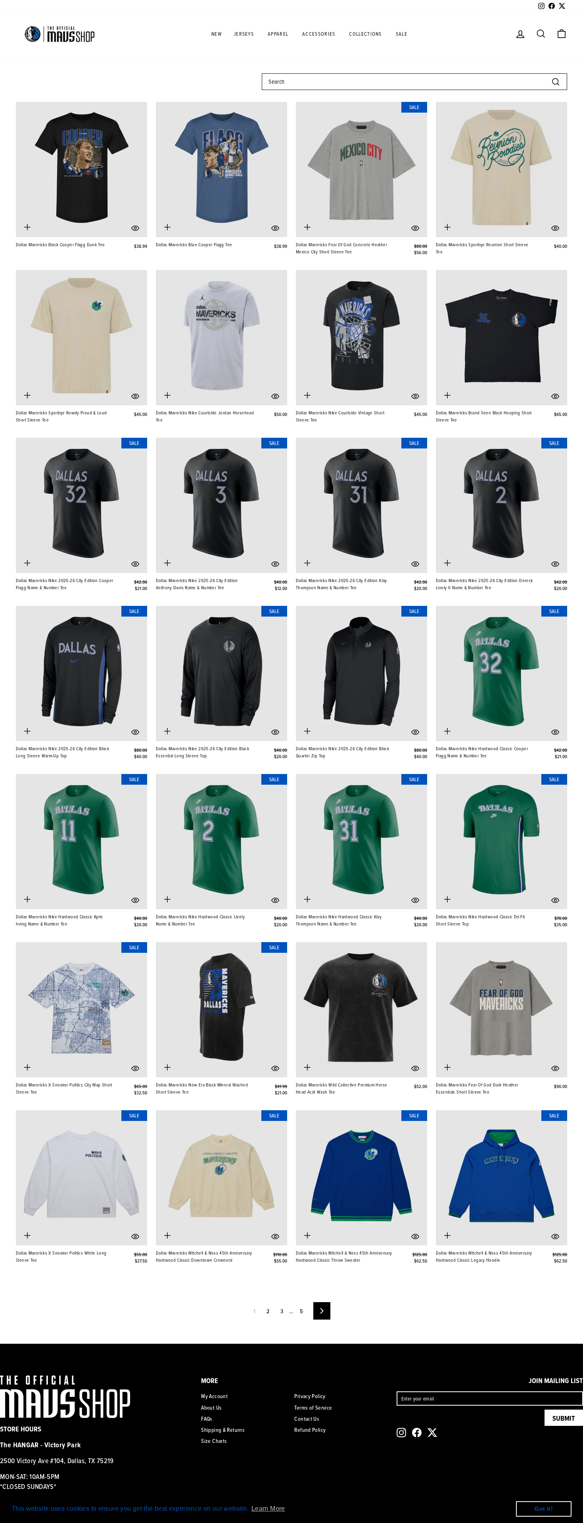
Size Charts (214, 1441)
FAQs (207, 1419)
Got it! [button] (544, 1509)
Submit (563, 1418)
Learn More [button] (268, 1508)
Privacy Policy (309, 1396)
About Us (211, 1408)
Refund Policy (310, 1430)
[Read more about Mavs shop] (59, 34)
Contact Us (306, 1419)
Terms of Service (313, 1408)
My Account (214, 1396)
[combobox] (414, 81)
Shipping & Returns (223, 1430)
